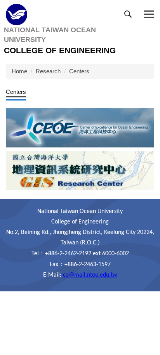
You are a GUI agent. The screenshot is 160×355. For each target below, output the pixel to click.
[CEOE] (80, 127)
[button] (129, 15)
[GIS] (80, 170)
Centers (79, 71)
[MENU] (149, 14)
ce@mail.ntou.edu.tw (90, 275)
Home (19, 71)
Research (48, 71)
